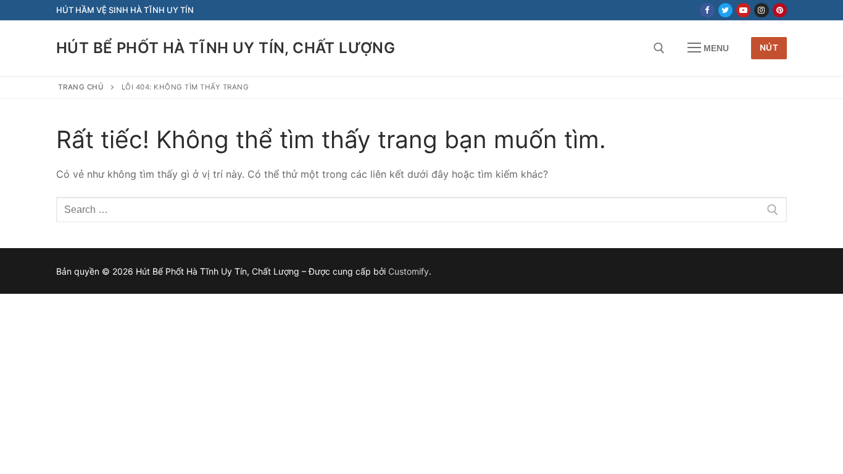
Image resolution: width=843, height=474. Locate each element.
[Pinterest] (780, 10)
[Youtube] (743, 10)
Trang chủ (81, 87)
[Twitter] (725, 10)
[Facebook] (707, 10)
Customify (408, 271)
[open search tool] (659, 48)
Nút (769, 47)
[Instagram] (761, 10)
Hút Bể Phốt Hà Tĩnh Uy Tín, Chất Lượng (225, 48)
